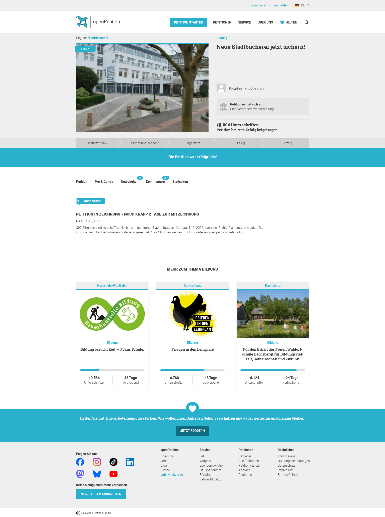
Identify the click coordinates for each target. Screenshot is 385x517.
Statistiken (180, 182)
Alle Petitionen (249, 461)
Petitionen (222, 22)
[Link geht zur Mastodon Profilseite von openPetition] (80, 474)
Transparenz (286, 456)
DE (302, 5)
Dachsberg (273, 285)
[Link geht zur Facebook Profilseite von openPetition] (80, 462)
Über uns (166, 456)
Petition (81, 182)
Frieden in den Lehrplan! (192, 349)
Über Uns (265, 22)
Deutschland (193, 285)
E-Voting (206, 475)
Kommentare (155, 180)
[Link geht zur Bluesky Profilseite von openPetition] (97, 474)
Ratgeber (245, 456)
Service (244, 22)
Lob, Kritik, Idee (171, 475)
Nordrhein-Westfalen (112, 285)
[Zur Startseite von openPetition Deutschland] (98, 22)
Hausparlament (210, 470)
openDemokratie (211, 465)
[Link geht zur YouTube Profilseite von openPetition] (113, 474)
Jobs (163, 461)
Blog (163, 465)
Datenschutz (286, 465)
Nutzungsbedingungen (294, 461)
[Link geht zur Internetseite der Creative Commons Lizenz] (78, 513)
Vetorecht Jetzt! (211, 479)
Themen (244, 470)
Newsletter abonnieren (101, 494)
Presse (165, 470)
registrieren (258, 5)
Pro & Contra (104, 182)
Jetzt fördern (192, 431)
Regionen (245, 475)
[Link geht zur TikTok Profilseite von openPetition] (113, 462)
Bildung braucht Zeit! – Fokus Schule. (112, 349)
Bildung (222, 38)
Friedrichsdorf (97, 38)
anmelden (281, 5)
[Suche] (306, 22)
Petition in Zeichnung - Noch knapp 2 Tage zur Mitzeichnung (137, 214)
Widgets (205, 461)
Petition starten (188, 22)
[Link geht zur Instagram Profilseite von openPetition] (97, 462)
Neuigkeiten (129, 180)
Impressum (286, 470)
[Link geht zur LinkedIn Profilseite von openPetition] (130, 462)
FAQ (202, 456)
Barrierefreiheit (288, 475)
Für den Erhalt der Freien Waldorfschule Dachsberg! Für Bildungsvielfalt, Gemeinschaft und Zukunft (272, 354)
